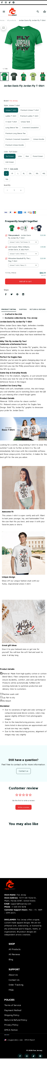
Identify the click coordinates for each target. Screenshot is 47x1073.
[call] (18, 906)
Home (2, 20)
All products (11, 20)
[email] (17, 903)
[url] (30, 1040)
